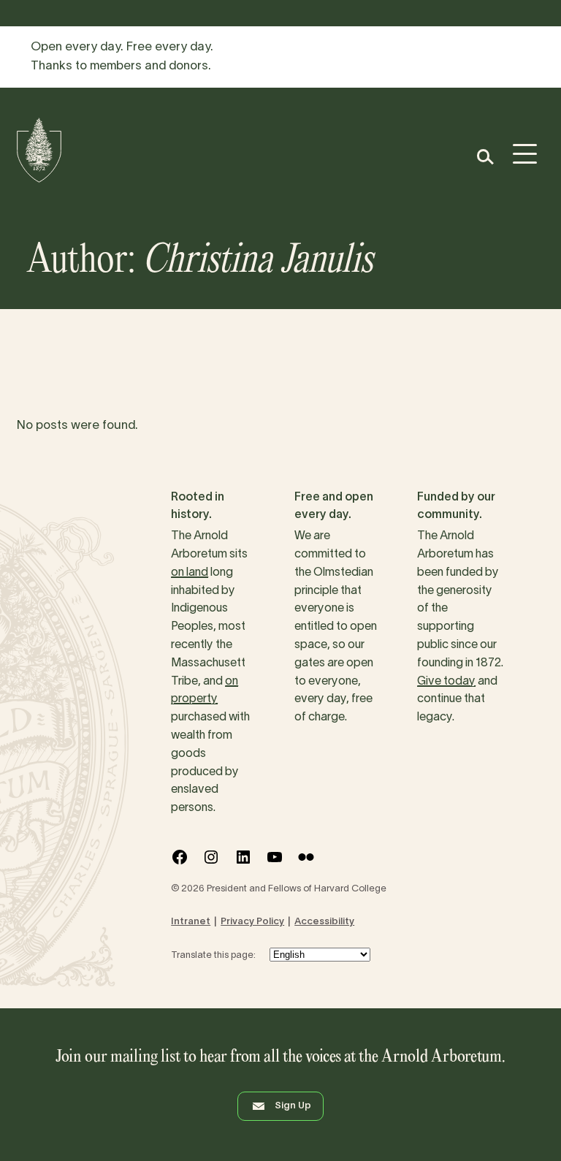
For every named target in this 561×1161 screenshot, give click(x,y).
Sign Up (293, 1106)
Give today (446, 682)
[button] (484, 157)
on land (189, 573)
